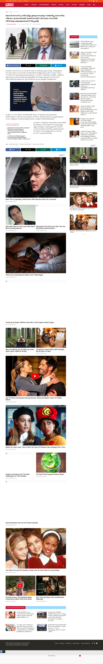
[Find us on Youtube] (96, 643)
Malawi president (13, 144)
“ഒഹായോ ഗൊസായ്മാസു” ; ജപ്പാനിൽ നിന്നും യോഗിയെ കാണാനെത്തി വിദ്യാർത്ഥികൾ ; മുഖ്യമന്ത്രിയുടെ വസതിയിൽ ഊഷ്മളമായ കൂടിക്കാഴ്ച (25, 628)
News (26, 4)
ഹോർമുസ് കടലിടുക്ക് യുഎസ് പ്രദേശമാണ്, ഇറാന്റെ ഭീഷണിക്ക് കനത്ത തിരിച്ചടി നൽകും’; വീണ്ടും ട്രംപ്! (18, 137)
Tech (67, 4)
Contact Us (26, 1)
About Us (21, 1)
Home (7, 12)
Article (61, 4)
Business (82, 4)
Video (89, 4)
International (16, 12)
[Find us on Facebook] (92, 643)
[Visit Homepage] (10, 4)
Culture (74, 4)
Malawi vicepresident (25, 144)
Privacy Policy (76, 643)
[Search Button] (96, 1)
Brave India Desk (11, 24)
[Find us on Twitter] (94, 643)
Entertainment (44, 4)
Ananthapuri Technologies (21, 645)
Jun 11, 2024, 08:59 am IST (25, 24)
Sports (54, 4)
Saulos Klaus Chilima (38, 144)
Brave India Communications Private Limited (18, 643)
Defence (34, 4)
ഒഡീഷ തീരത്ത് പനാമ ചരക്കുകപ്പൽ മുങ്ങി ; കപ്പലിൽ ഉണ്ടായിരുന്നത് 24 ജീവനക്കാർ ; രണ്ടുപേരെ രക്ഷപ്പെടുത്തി (88, 45)
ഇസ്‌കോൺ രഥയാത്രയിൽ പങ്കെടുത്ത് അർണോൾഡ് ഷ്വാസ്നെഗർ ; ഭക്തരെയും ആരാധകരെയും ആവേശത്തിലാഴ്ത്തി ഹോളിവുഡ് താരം (18, 130)
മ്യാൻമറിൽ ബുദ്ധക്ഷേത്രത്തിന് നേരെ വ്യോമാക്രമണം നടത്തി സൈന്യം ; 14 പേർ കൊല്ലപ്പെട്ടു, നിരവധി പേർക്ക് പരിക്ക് (57, 628)
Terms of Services (85, 643)
